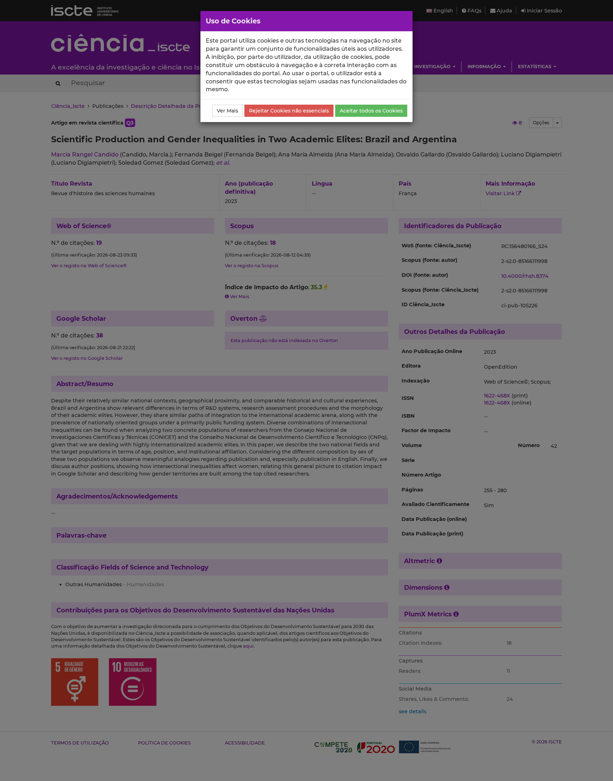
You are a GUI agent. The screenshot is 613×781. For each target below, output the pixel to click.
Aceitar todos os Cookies (371, 111)
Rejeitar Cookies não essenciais (289, 111)
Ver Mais (227, 111)
